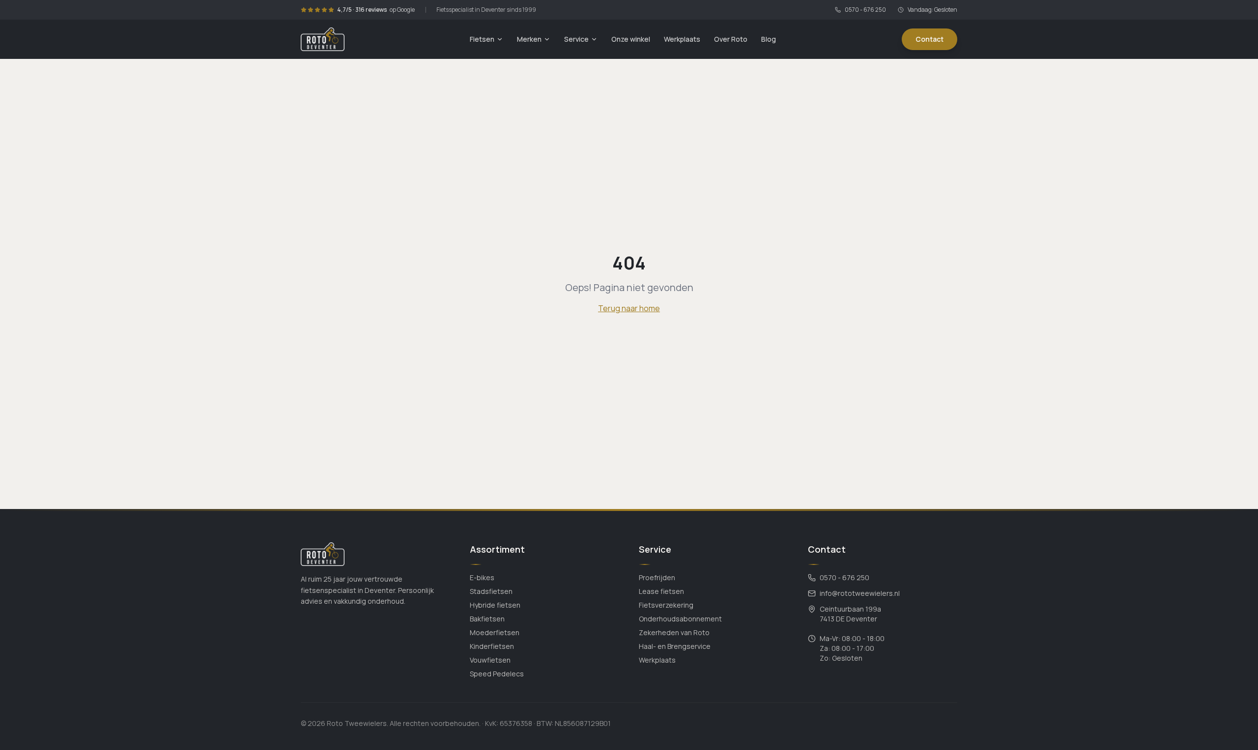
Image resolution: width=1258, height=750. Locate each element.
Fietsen (482, 39)
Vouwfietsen (490, 660)
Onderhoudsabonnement (680, 618)
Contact (929, 39)
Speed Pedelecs (497, 673)
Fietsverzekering (666, 605)
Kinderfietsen (492, 646)
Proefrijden (657, 577)
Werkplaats (682, 39)
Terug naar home (629, 308)
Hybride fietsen (495, 605)
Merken (529, 39)
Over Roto (730, 39)
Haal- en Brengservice (675, 646)
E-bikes (482, 577)
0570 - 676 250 (865, 10)
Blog (768, 39)
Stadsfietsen (491, 591)
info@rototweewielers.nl (860, 593)
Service (576, 39)
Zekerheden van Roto (674, 632)
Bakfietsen (487, 618)
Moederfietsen (494, 632)
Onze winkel (630, 39)
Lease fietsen (661, 591)
